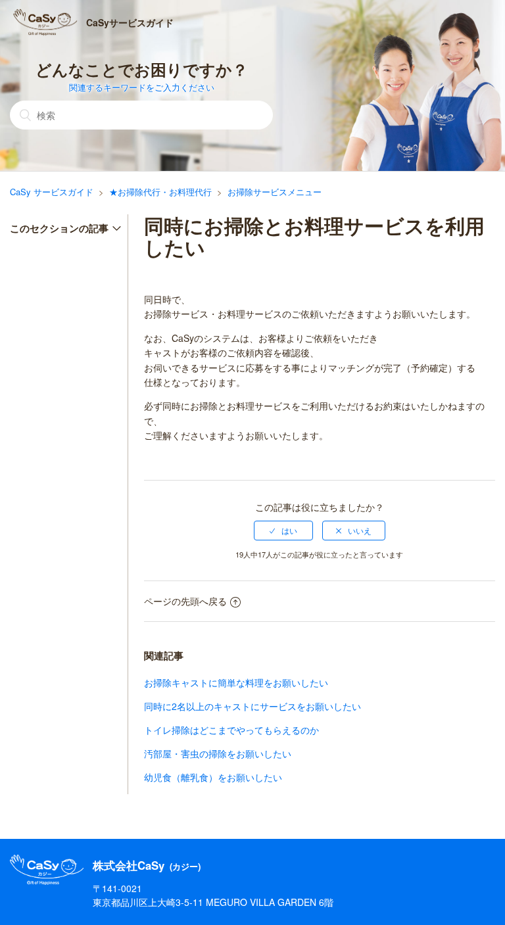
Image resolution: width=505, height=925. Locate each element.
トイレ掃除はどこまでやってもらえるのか (231, 729)
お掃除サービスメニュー (275, 191)
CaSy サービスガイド (51, 191)
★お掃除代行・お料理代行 (160, 191)
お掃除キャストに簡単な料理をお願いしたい (236, 682)
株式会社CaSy (147, 865)
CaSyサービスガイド (130, 22)
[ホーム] (45, 22)
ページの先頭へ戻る (185, 600)
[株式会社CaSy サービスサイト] (47, 882)
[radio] (283, 530)
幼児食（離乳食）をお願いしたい (213, 777)
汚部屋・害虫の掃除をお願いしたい (217, 753)
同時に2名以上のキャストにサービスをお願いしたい (252, 706)
